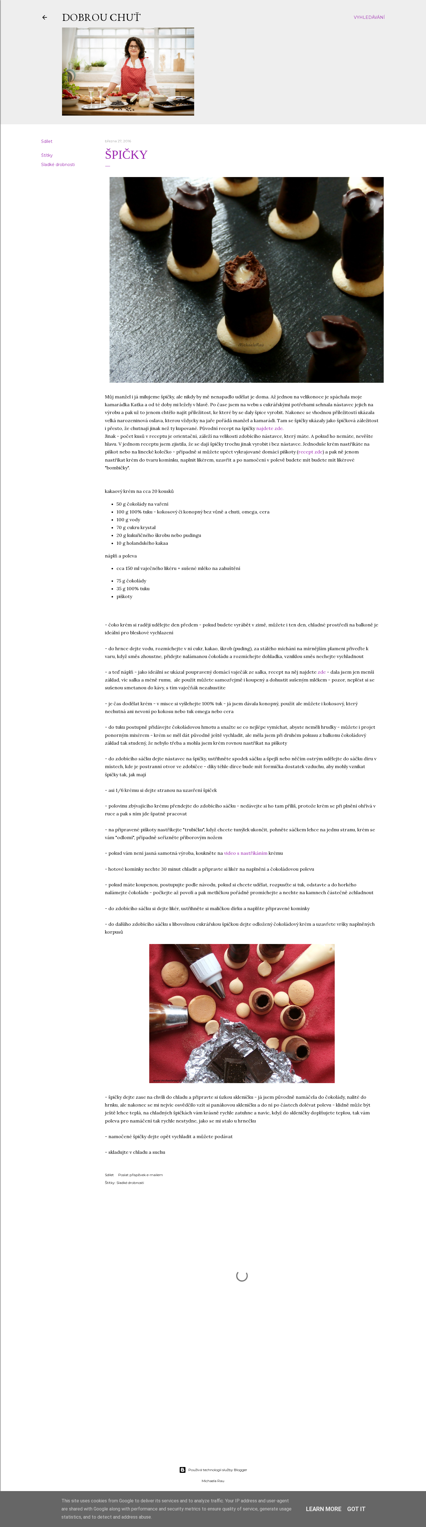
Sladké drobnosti (58, 164)
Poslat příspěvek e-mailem (140, 1175)
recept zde (310, 452)
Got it (356, 1509)
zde (322, 672)
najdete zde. (270, 428)
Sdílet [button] (46, 141)
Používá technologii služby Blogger (217, 1470)
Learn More (323, 1509)
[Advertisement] (213, 1411)
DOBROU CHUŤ (101, 17)
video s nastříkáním (245, 853)
